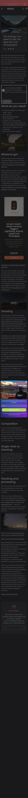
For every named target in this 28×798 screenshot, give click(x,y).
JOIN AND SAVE (14, 410)
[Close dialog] (26, 382)
